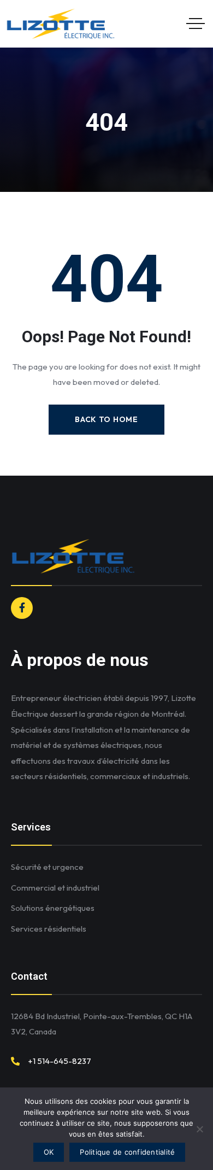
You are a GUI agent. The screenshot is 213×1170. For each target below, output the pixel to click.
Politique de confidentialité (127, 1152)
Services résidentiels (48, 928)
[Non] (199, 1129)
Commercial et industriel (55, 887)
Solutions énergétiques (52, 908)
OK (49, 1152)
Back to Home (106, 419)
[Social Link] (22, 608)
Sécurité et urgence (47, 867)
